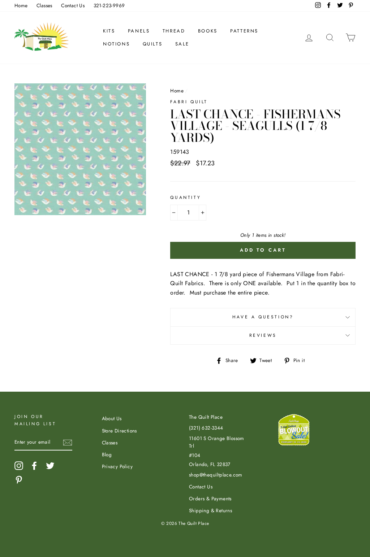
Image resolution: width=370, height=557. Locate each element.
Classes (44, 5)
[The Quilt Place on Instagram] (18, 465)
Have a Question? (263, 317)
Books (208, 30)
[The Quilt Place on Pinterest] (18, 479)
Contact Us (73, 5)
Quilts (153, 43)
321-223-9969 (109, 5)
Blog (107, 454)
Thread (174, 30)
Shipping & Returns (210, 510)
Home (21, 5)
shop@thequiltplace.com (215, 474)
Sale (182, 43)
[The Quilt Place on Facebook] (34, 465)
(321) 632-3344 (206, 427)
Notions (116, 43)
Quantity (185, 197)
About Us (112, 418)
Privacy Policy (117, 466)
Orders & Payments (210, 498)
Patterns (244, 30)
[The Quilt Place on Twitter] (50, 465)
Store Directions (119, 430)
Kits (109, 30)
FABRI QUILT (189, 102)
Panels (139, 30)
